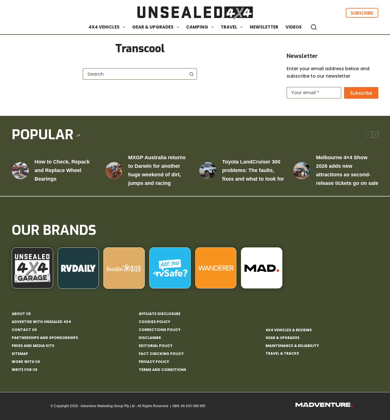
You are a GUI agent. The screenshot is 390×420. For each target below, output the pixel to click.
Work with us (26, 362)
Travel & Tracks (282, 353)
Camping (197, 27)
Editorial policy (155, 346)
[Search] (314, 27)
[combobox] (134, 74)
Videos (294, 27)
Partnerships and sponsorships (45, 338)
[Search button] (191, 73)
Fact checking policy (161, 354)
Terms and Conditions (162, 370)
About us (21, 314)
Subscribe (362, 12)
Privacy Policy (154, 362)
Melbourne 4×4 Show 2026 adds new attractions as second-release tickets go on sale (347, 170)
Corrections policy (159, 330)
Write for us (24, 370)
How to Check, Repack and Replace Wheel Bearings (62, 170)
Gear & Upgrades (153, 27)
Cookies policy (154, 322)
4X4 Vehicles (104, 27)
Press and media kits (33, 346)
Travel (229, 27)
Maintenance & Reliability (292, 345)
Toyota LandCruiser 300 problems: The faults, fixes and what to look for (253, 170)
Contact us (24, 330)
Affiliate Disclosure (159, 314)
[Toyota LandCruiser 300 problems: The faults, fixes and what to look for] (207, 170)
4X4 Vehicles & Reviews (289, 330)
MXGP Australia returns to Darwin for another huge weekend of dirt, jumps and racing (157, 170)
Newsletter (264, 27)
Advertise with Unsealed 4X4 (41, 322)
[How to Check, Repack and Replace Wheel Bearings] (20, 170)
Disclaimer (150, 338)
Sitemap (20, 354)
